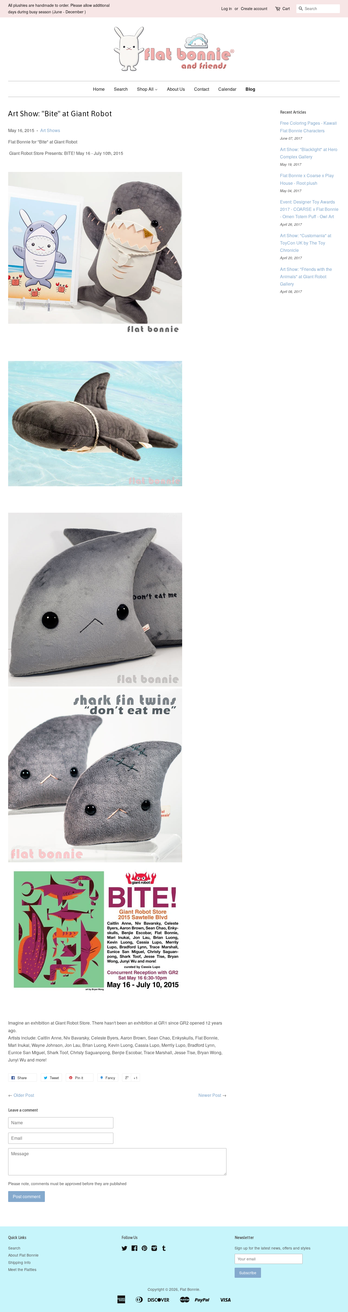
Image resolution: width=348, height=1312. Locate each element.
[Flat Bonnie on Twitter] (125, 1249)
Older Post (24, 1095)
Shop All (146, 89)
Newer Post (209, 1095)
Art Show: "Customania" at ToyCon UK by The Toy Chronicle (305, 242)
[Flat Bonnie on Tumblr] (164, 1249)
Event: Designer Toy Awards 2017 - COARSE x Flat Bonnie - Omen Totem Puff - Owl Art (309, 209)
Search (121, 89)
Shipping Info (19, 1262)
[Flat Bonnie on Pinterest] (144, 1249)
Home (99, 89)
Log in (226, 8)
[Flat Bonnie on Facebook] (134, 1249)
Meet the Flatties (22, 1269)
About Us (176, 89)
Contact (201, 89)
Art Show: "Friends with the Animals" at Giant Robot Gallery (306, 276)
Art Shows (50, 130)
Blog (250, 89)
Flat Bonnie (189, 1289)
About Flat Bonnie (23, 1255)
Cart (286, 8)
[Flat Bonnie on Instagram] (154, 1249)
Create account (254, 8)
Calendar (227, 89)
